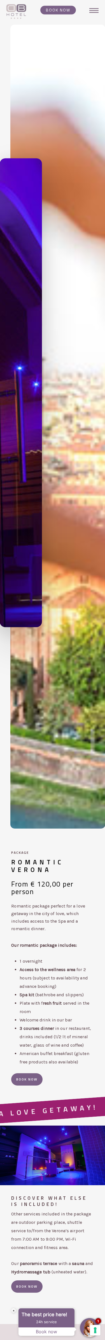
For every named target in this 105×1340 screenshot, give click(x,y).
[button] (27, 1079)
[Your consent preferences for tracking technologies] (95, 1330)
